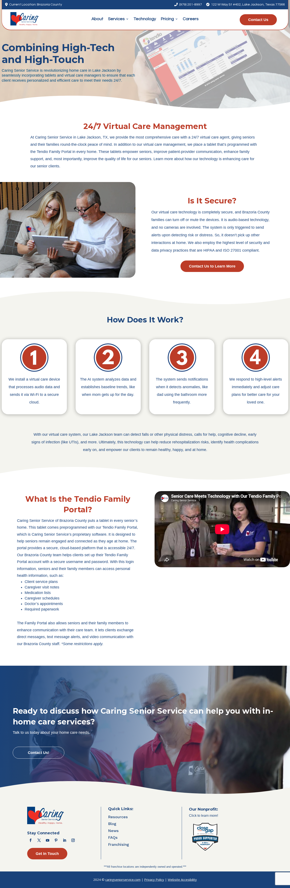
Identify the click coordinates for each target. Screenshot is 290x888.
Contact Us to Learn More (212, 266)
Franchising (118, 844)
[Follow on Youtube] (47, 840)
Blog (112, 823)
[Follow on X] (39, 840)
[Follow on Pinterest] (56, 840)
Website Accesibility (182, 879)
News (113, 830)
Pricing (167, 19)
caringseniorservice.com (123, 879)
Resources (118, 817)
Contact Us (258, 20)
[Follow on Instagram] (73, 840)
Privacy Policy (154, 879)
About (97, 19)
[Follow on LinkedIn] (64, 840)
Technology (145, 19)
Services (116, 19)
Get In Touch (47, 854)
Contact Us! (38, 753)
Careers (190, 19)
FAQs (113, 837)
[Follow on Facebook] (30, 840)
